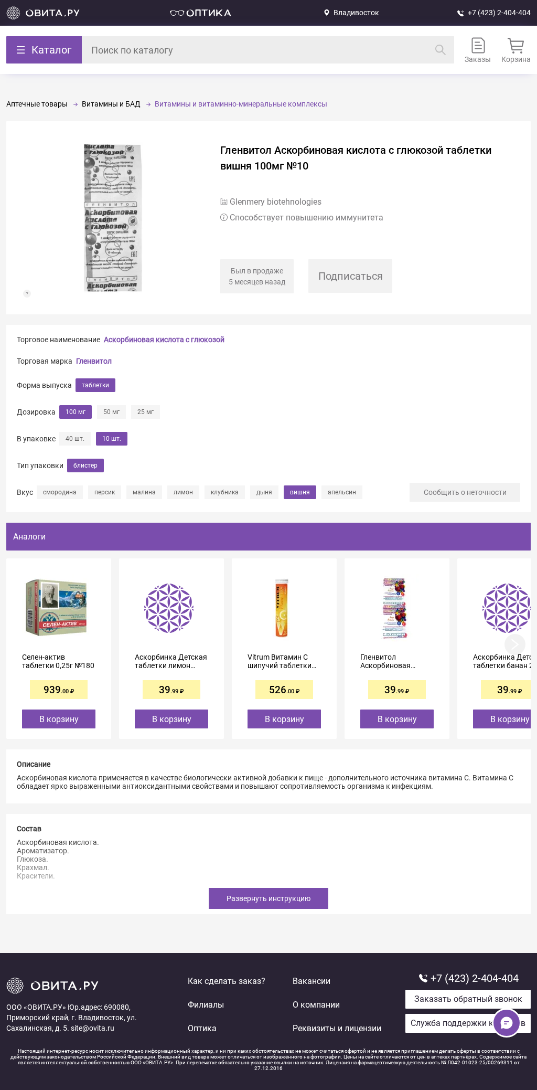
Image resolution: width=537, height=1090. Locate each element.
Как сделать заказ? (226, 981)
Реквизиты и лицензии (337, 1028)
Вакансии (311, 981)
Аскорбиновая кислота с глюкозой (164, 339)
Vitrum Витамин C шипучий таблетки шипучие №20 (280, 661)
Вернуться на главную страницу (43, 13)
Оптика (202, 1028)
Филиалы (206, 1005)
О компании (316, 1005)
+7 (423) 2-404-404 (499, 12)
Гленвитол (94, 361)
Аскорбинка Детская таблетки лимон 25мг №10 (171, 661)
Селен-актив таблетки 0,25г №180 (58, 661)
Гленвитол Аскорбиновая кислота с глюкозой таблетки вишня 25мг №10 (394, 661)
